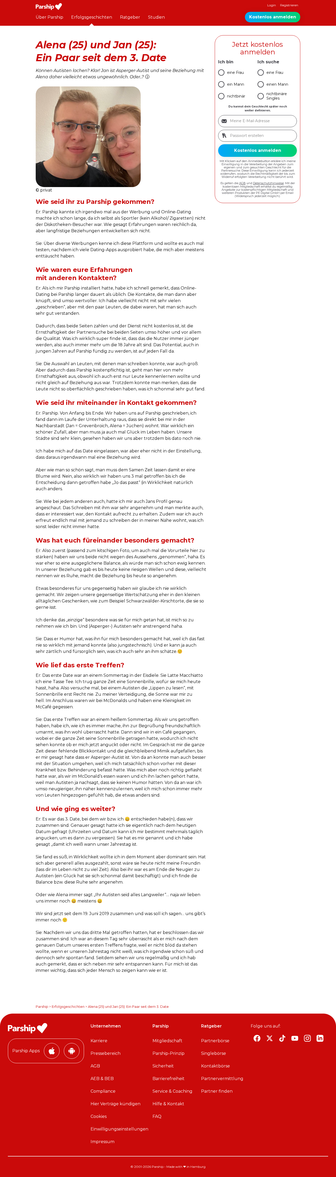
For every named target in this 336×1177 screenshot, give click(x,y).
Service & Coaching (172, 1091)
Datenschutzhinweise (268, 183)
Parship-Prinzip (169, 1053)
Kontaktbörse (215, 1066)
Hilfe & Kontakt (168, 1103)
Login (271, 5)
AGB (242, 183)
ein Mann (235, 84)
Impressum (102, 1141)
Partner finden (217, 1091)
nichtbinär (236, 96)
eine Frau (235, 72)
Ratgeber (130, 17)
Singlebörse (213, 1053)
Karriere (99, 1040)
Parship (42, 1006)
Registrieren (289, 5)
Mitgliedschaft (167, 1040)
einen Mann (277, 84)
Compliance (103, 1091)
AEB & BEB (102, 1078)
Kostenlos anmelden (272, 16)
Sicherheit (163, 1066)
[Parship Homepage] (49, 6)
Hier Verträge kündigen (115, 1103)
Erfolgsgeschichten (91, 17)
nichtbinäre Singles (276, 96)
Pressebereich (105, 1053)
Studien (156, 17)
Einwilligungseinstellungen (119, 1129)
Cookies (99, 1116)
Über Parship (49, 17)
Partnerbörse (215, 1040)
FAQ (157, 1116)
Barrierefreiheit (169, 1078)
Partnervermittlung (222, 1078)
